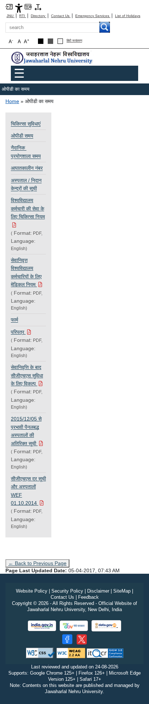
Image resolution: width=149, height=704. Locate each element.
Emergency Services (92, 16)
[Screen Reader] (28, 6)
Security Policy (67, 591)
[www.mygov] (74, 626)
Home (12, 101)
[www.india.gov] (42, 626)
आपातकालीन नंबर (27, 168)
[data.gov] (106, 625)
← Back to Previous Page (37, 563)
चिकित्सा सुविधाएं (26, 124)
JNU (10, 16)
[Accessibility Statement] (18, 8)
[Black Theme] (40, 41)
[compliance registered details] (105, 652)
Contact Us (61, 16)
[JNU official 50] (82, 639)
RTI (22, 16)
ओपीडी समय (22, 136)
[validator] (40, 652)
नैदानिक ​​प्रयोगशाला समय (26, 152)
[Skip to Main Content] (9, 6)
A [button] (26, 41)
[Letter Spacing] (38, 6)
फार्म (14, 320)
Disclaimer (98, 591)
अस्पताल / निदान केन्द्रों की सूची (26, 184)
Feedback (88, 597)
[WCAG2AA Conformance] (70, 652)
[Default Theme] (60, 41)
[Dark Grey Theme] (50, 41)
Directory (38, 16)
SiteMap (122, 591)
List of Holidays (127, 16)
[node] (52, 58)
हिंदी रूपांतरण (74, 40)
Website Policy (31, 591)
